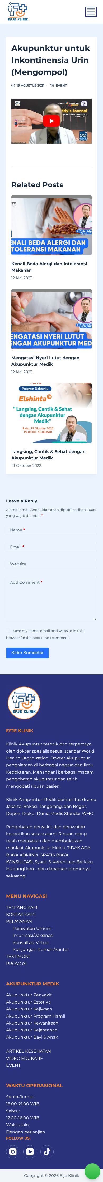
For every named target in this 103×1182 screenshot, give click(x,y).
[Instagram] (12, 1151)
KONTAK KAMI (21, 914)
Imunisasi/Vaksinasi (33, 935)
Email (17, 546)
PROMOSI (16, 963)
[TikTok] (47, 1151)
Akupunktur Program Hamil (35, 1016)
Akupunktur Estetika (28, 1002)
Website (18, 563)
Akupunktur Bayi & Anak (32, 1037)
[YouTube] (29, 1151)
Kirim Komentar (27, 652)
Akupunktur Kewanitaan (32, 1023)
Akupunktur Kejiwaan (29, 1009)
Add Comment (26, 582)
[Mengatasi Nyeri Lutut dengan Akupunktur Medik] (51, 319)
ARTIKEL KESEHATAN (28, 1051)
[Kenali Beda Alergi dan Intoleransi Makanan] (51, 225)
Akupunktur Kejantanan (32, 1029)
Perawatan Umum (32, 928)
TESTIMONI (18, 956)
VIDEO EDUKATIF (24, 1058)
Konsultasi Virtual (31, 942)
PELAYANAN (19, 921)
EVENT (61, 85)
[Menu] (91, 12)
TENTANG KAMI (22, 907)
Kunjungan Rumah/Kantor (41, 949)
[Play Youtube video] (51, 121)
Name (17, 529)
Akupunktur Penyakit (29, 994)
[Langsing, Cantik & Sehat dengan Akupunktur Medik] (51, 413)
